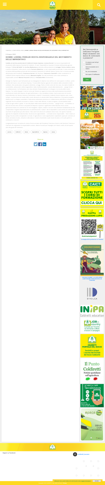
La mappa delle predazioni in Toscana (92, 239)
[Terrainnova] (92, 395)
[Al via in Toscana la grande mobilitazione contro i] (98, 461)
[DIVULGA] (92, 293)
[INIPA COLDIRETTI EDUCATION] (92, 310)
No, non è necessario (91, 71)
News (22, 50)
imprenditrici (35, 132)
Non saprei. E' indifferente (93, 74)
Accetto (97, 481)
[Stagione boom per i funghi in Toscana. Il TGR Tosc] (98, 468)
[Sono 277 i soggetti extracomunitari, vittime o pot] (84, 468)
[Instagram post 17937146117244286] (98, 475)
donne (26, 132)
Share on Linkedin (44, 144)
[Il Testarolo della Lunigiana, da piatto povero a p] (84, 461)
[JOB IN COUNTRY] (92, 325)
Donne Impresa (16, 50)
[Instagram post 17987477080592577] (76, 475)
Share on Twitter (35, 144)
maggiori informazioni (86, 481)
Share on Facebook (40, 144)
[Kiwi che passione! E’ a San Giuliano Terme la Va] (91, 461)
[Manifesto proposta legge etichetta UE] (92, 164)
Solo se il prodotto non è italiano (92, 67)
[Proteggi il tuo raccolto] (92, 134)
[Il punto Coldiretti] (92, 370)
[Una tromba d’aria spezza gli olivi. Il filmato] (84, 475)
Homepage (8, 50)
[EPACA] (92, 424)
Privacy (65, 483)
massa (53, 132)
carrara (9, 132)
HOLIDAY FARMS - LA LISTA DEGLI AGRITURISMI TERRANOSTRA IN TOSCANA (92, 279)
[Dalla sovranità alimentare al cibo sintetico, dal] (76, 461)
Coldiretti (18, 132)
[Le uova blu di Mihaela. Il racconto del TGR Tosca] (76, 468)
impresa (45, 132)
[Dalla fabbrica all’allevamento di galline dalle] (91, 468)
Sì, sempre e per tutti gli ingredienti (92, 63)
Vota (87, 79)
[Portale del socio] (92, 345)
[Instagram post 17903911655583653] (91, 475)
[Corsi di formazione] (92, 194)
